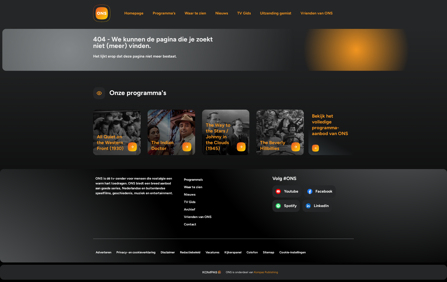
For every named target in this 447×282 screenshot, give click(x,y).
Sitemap (268, 252)
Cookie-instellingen (292, 252)
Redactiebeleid (190, 252)
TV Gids (244, 13)
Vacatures (212, 252)
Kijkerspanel (232, 252)
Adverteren (103, 252)
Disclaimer (168, 252)
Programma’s (164, 13)
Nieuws (221, 13)
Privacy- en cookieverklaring (136, 252)
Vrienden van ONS (317, 13)
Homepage (133, 13)
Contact (190, 224)
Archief (189, 209)
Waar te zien (195, 13)
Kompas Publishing (266, 272)
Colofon (252, 252)
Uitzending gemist (275, 13)
